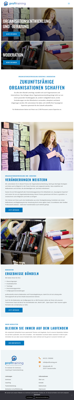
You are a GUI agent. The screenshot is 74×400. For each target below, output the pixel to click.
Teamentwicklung (10, 386)
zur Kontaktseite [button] (15, 343)
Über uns (41, 379)
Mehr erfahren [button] (11, 34)
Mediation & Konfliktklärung (13, 389)
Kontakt (41, 383)
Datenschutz (42, 386)
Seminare (8, 379)
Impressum (42, 389)
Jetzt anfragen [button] (14, 210)
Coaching (8, 383)
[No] (72, 395)
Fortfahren (30, 397)
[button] (68, 4)
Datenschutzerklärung (41, 397)
